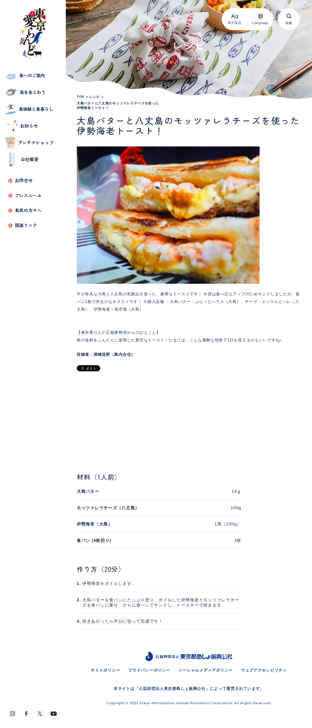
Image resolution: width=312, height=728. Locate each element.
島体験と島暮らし (36, 109)
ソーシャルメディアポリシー (205, 670)
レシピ (94, 97)
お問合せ (24, 180)
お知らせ (29, 125)
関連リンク (26, 225)
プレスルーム (28, 195)
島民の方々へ (28, 210)
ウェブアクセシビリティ (264, 670)
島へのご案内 (32, 75)
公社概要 (30, 159)
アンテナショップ (36, 142)
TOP (80, 97)
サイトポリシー (105, 670)
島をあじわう (32, 92)
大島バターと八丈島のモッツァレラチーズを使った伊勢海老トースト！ (118, 105)
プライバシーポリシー (149, 670)
